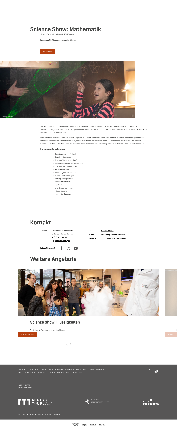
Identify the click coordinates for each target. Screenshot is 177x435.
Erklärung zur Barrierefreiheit (59, 372)
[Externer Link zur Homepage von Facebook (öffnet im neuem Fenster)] (149, 371)
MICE (84, 369)
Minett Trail (34, 369)
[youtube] (75, 250)
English (84, 425)
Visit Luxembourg (96, 369)
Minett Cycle (46, 369)
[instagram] (68, 250)
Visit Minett (22, 369)
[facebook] (61, 250)
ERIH (77, 369)
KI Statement (77, 372)
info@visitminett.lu (25, 387)
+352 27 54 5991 (24, 385)
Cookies (30, 372)
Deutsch (93, 425)
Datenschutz (40, 372)
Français (102, 425)
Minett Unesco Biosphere (63, 369)
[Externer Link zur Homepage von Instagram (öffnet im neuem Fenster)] (156, 371)
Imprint (20, 372)
